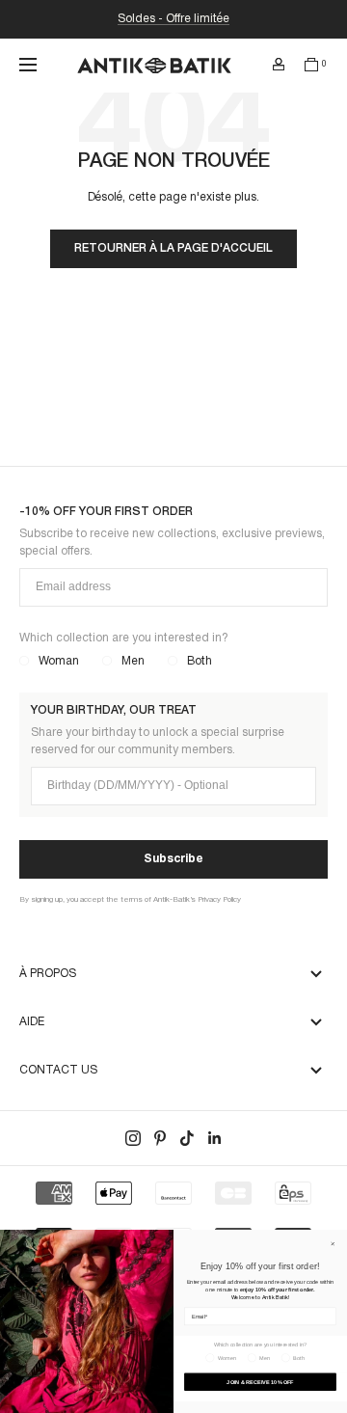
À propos (47, 973)
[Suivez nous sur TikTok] (187, 1138)
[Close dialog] (333, 1243)
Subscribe (173, 859)
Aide (31, 1022)
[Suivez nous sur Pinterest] (160, 1138)
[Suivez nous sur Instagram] (133, 1138)
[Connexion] (278, 64)
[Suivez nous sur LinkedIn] (214, 1138)
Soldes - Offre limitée (173, 19)
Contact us (58, 1070)
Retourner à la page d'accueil (173, 248)
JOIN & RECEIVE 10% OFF (260, 1381)
